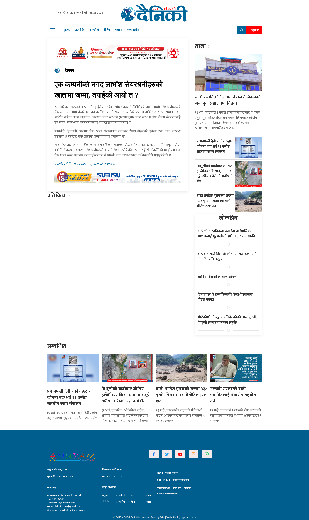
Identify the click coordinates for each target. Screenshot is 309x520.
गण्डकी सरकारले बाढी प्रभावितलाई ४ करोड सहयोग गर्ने (233, 395)
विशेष (107, 30)
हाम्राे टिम (177, 488)
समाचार (105, 501)
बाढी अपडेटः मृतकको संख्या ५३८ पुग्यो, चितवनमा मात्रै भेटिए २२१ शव (215, 201)
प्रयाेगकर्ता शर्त (163, 488)
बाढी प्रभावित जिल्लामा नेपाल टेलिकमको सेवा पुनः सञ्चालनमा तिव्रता (228, 100)
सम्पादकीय (133, 30)
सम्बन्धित (57, 346)
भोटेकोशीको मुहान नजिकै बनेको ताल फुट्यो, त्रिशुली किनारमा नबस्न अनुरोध (227, 320)
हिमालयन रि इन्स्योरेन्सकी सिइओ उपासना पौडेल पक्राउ (225, 297)
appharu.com (188, 517)
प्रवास (118, 30)
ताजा (200, 46)
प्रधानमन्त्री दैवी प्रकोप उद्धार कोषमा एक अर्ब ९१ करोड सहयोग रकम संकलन (215, 146)
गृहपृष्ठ (66, 30)
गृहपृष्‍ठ (105, 495)
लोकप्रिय (228, 218)
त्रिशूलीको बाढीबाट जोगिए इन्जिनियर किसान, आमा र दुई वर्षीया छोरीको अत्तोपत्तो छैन (215, 173)
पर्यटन (148, 495)
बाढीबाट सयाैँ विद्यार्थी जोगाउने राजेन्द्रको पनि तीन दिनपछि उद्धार (227, 256)
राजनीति (79, 30)
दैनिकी (69, 71)
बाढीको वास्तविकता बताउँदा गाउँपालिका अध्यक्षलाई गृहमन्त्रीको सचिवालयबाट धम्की (226, 233)
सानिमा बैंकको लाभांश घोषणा (218, 277)
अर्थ (132, 495)
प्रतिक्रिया (57, 195)
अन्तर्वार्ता (94, 30)
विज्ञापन (187, 488)
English (254, 30)
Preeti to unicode (167, 494)
